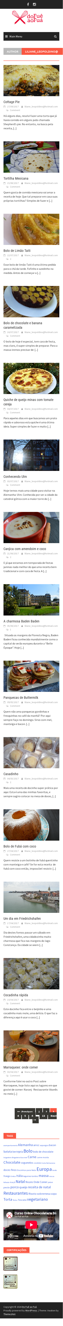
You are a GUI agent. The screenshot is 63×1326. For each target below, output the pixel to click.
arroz (36, 1145)
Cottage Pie (11, 102)
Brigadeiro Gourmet (19, 1157)
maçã (12, 1182)
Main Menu (15, 36)
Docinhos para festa (26, 1170)
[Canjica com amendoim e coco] (31, 527)
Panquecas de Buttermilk (20, 697)
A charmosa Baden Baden (21, 621)
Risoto (32, 1193)
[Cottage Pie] (31, 80)
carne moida (43, 1157)
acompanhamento (10, 1145)
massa (44, 1175)
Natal (20, 1181)
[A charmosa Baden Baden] (31, 599)
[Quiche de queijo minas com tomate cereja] (31, 378)
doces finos (10, 1170)
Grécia (13, 1176)
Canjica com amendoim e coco (24, 549)
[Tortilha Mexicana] (31, 156)
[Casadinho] (31, 752)
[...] (15, 128)
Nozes (29, 1182)
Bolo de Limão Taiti (17, 251)
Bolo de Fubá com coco (19, 846)
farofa (54, 1170)
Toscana (22, 1199)
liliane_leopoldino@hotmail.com (41, 106)
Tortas (15, 1200)
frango (6, 1176)
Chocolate (11, 1162)
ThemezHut (9, 1314)
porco (14, 1187)
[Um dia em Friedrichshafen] (31, 897)
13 (43, 1115)
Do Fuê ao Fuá (29, 1306)
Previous (27, 1111)
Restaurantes (15, 1193)
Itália (19, 1176)
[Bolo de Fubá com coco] (31, 824)
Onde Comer (40, 1182)
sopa (54, 1193)
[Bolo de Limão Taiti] (31, 229)
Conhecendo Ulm (15, 477)
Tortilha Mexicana (15, 178)
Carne (32, 1157)
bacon (52, 1145)
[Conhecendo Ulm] (31, 455)
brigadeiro (7, 1157)
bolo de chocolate (43, 1151)
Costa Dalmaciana (48, 1163)
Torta (7, 1199)
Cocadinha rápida (15, 995)
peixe (50, 1182)
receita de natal (39, 1187)
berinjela (17, 1151)
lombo (35, 1176)
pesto (6, 1187)
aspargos (44, 1145)
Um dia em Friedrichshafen (22, 918)
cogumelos (27, 1162)
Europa (44, 1169)
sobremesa (43, 1193)
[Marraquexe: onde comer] (31, 1045)
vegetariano (37, 1199)
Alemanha (25, 1145)
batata (7, 1151)
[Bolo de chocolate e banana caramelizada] (31, 301)
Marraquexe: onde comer (20, 1067)
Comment (15, 110)
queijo (23, 1187)
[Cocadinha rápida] (31, 973)
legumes (27, 1176)
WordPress (31, 1310)
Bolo (28, 1151)
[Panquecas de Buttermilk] (31, 676)
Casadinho (10, 774)
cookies (37, 1163)
